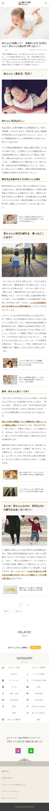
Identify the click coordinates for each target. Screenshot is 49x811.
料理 (14, 713)
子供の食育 (38, 700)
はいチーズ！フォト (10, 798)
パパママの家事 (38, 674)
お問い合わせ (7, 777)
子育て (6, 611)
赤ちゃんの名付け (38, 713)
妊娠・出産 (14, 693)
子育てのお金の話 (38, 706)
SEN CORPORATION (27, 807)
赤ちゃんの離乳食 (14, 719)
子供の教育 (38, 693)
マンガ (14, 687)
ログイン (35, 647)
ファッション (14, 680)
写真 (38, 687)
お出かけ (14, 674)
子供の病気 (14, 700)
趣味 (38, 719)
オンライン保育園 (38, 667)
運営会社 (5, 771)
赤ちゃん (19, 611)
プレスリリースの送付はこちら (14, 784)
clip (6, 50)
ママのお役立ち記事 (38, 680)
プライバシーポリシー (11, 791)
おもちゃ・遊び (14, 667)
